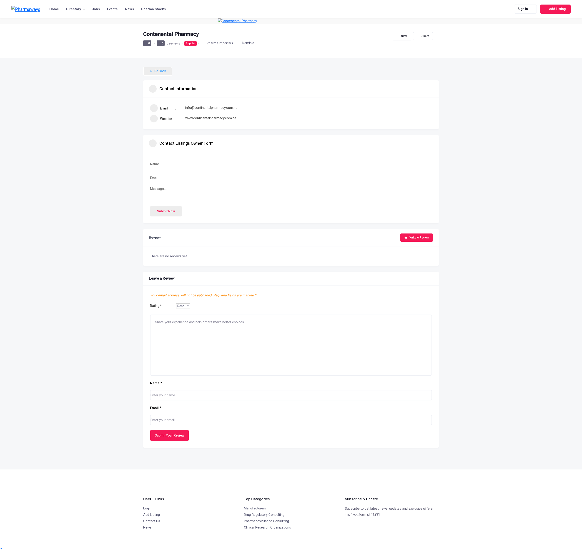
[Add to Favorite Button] (402, 36)
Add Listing (151, 515)
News (129, 9)
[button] (1, 548)
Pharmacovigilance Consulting (266, 521)
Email (155, 408)
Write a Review (419, 237)
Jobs (96, 9)
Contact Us (151, 521)
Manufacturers (255, 508)
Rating (156, 306)
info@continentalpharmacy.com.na (211, 108)
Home (54, 9)
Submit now (166, 211)
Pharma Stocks (153, 9)
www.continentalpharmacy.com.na (210, 118)
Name (156, 383)
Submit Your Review (169, 435)
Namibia (248, 43)
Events (112, 9)
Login (147, 508)
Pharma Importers (220, 43)
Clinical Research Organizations (267, 527)
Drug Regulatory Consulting (264, 515)
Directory (73, 9)
